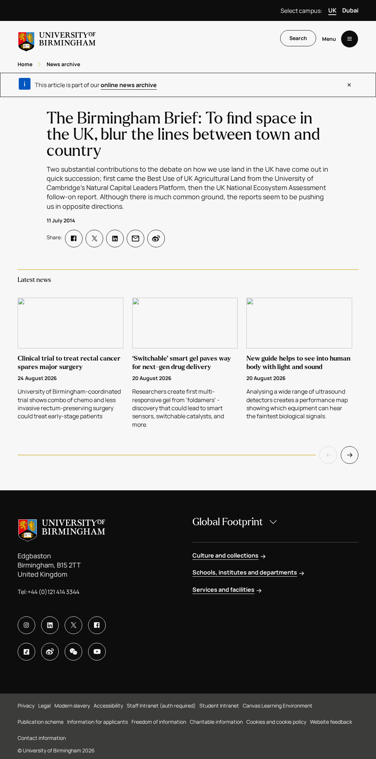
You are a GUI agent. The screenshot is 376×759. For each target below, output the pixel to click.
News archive (63, 64)
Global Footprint (227, 521)
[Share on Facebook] (74, 238)
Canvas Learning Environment (277, 705)
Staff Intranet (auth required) (161, 705)
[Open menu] (349, 39)
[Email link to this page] (135, 238)
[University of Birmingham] (57, 38)
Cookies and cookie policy (276, 721)
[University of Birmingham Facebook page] (97, 625)
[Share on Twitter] (94, 238)
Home (25, 64)
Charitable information (216, 721)
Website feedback (331, 721)
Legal (44, 705)
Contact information (42, 737)
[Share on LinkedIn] (115, 238)
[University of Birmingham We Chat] (73, 651)
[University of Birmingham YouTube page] (97, 651)
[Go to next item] (349, 455)
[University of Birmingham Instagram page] (26, 625)
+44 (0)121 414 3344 (53, 592)
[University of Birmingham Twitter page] (73, 625)
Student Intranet (219, 705)
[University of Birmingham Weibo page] (50, 651)
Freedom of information (158, 721)
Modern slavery (72, 705)
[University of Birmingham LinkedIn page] (50, 625)
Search (298, 38)
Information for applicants (97, 721)
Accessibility (108, 705)
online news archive (129, 85)
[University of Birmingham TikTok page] (26, 651)
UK (332, 10)
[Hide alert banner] (349, 85)
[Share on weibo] (156, 238)
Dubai (350, 10)
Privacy (26, 705)
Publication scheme (41, 721)
